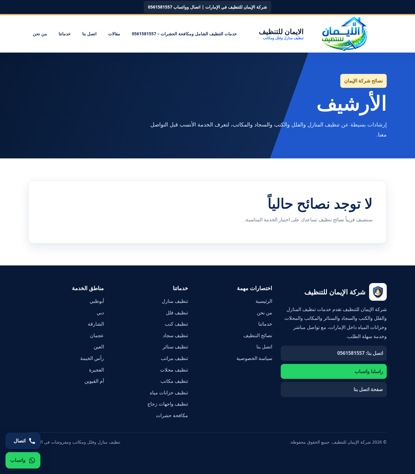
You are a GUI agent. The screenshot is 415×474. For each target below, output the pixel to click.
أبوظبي (97, 301)
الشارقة (96, 323)
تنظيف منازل (175, 301)
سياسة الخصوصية (254, 358)
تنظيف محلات (174, 369)
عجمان (97, 335)
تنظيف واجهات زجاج (167, 403)
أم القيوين (94, 381)
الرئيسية (264, 301)
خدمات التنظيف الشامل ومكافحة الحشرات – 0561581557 (184, 33)
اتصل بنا (89, 33)
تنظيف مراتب (174, 358)
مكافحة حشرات (172, 415)
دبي (100, 312)
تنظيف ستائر (175, 346)
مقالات (114, 33)
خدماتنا (65, 33)
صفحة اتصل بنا (368, 389)
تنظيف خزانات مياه (169, 392)
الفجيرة (96, 369)
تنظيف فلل (177, 312)
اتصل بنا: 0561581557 (360, 353)
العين (99, 346)
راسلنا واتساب (369, 371)
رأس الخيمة (92, 358)
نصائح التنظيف (257, 335)
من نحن (40, 33)
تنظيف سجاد (175, 335)
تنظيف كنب (176, 323)
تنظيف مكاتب (174, 381)
